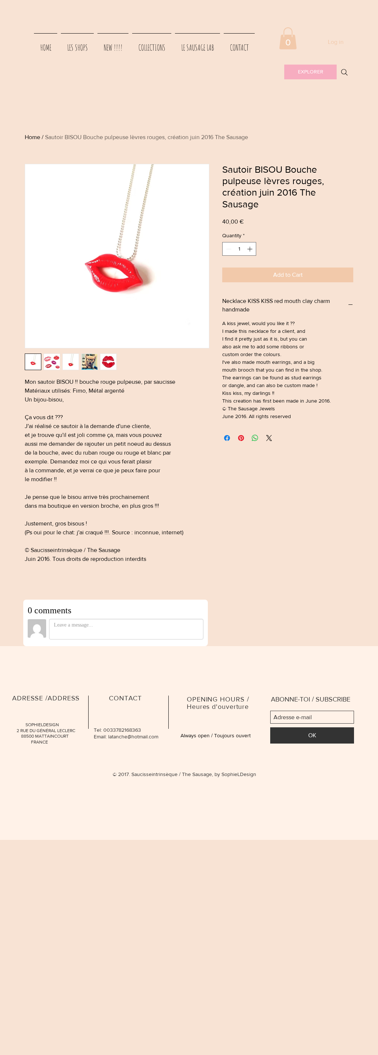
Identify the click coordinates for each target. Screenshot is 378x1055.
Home (32, 137)
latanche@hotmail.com (133, 736)
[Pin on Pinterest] (241, 438)
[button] (288, 38)
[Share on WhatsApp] (255, 438)
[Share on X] (269, 438)
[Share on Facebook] (227, 438)
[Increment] (250, 248)
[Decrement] (228, 248)
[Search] (344, 72)
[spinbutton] (239, 248)
